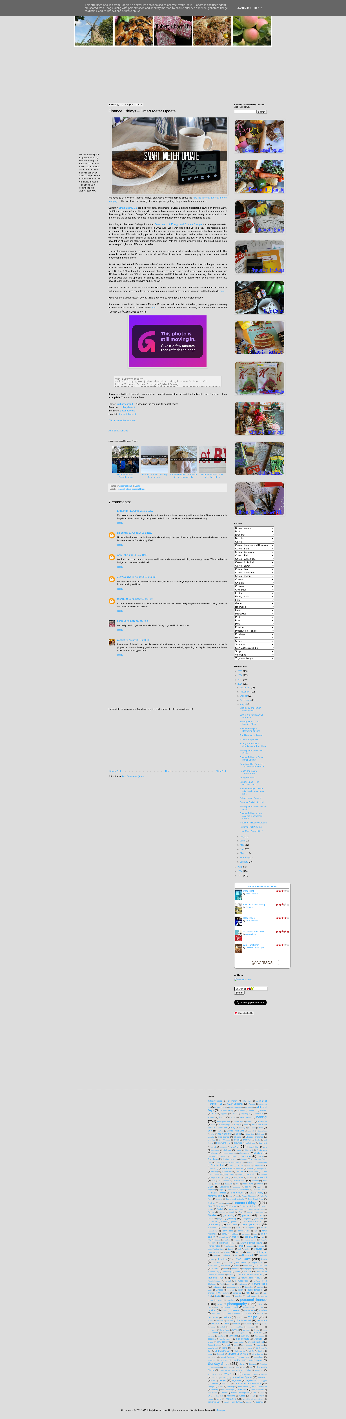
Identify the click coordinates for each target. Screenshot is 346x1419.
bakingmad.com (223, 1122)
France (211, 1212)
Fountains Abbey (256, 1209)
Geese (211, 1219)
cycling (227, 1177)
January (244, 862)
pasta (218, 1296)
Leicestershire (213, 1252)
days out (262, 1177)
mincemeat (216, 1268)
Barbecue (262, 1122)
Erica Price (122, 511)
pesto (220, 1304)
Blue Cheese (224, 1140)
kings (234, 1243)
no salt (228, 1281)
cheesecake (244, 1153)
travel (228, 1374)
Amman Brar (250, 934)
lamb (240, 1246)
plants (218, 1307)
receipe (240, 1317)
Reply (120, 523)
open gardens (255, 1290)
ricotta (264, 1324)
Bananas (250, 1122)
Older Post (221, 771)
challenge (227, 1150)
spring (234, 1348)
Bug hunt (263, 1143)
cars (265, 1147)
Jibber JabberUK (127, 414)
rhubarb (236, 1324)
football (220, 1209)
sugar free (244, 1357)
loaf (212, 1259)
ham (238, 1228)
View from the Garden (248, 1383)
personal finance (139, 489)
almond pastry (227, 1110)
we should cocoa (259, 1386)
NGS (259, 1278)
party (257, 1293)
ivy (263, 1237)
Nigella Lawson (214, 1281)
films (221, 1203)
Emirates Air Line (260, 1190)
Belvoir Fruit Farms (235, 1131)
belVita (220, 1131)
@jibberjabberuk (125, 404)
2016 (240, 684)
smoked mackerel (256, 1342)
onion (240, 1290)
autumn (211, 1117)
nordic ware (242, 1284)
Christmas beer (230, 1159)
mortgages (246, 1269)
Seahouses (259, 1336)
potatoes (212, 1310)
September (245, 700)
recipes (220, 1321)
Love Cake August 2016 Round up (251, 716)
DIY (237, 1184)
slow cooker (223, 1342)
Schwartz (233, 1336)
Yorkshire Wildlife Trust (233, 1402)
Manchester (241, 1262)
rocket (222, 1327)
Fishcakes (220, 1206)
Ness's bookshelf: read (262, 886)
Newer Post (115, 771)
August (243, 704)
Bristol (257, 1140)
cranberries (227, 1171)
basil (246, 1125)
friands (222, 1212)
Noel (222, 1284)
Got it (258, 8)
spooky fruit (213, 1348)
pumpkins (216, 1313)
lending (250, 1252)
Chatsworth (262, 1150)
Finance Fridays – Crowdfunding (125, 475)
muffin (237, 1272)
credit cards (253, 1172)
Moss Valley (259, 1269)
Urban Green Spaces (242, 1377)
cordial (250, 1168)
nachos (230, 1275)
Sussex (252, 1364)
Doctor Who (247, 1184)
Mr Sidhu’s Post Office (254, 931)
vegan (223, 1380)
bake (233, 1118)
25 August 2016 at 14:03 (136, 621)
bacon (222, 1117)
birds (238, 1134)
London (222, 1259)
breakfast (247, 1140)
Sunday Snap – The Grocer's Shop (249, 783)
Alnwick (252, 1110)
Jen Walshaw (124, 577)
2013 (240, 875)
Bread (236, 1140)
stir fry (251, 1351)
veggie (264, 1381)
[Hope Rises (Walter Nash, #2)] (239, 925)
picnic (260, 1304)
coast (231, 1165)
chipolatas (223, 1156)
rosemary (251, 1327)
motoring (227, 1272)
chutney (243, 1159)
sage (265, 1330)
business (223, 1147)
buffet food (250, 1143)
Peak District (251, 1296)
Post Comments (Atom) (133, 776)
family (260, 1193)
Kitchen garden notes (251, 1243)
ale (224, 1107)
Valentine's (262, 1377)
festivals (211, 1203)
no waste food (242, 1281)
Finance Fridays (124, 489)
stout (210, 1354)
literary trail (247, 1255)
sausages (256, 1332)
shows (210, 1342)
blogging (237, 1137)
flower (254, 1206)
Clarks (249, 1162)
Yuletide (249, 1402)
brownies (238, 1143)
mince (236, 1265)
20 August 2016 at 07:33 (141, 511)
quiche (249, 1313)
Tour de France (214, 1374)
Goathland (212, 1222)
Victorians (226, 1384)
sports (224, 1348)
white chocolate (257, 1390)
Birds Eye (250, 1134)
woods (242, 1396)
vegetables (236, 1380)
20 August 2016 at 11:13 (140, 533)
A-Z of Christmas (235, 1104)
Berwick (251, 1131)
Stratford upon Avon (238, 1354)
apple (214, 1113)
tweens (214, 1377)
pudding (263, 1310)
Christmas (213, 1159)
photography (237, 1304)
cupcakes (215, 1177)
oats (210, 1290)
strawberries (257, 1354)
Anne (120, 555)
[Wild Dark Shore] (239, 952)
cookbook (227, 1168)
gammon (259, 1212)
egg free (249, 1187)
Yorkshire (230, 1398)
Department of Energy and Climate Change (178, 224)
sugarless (258, 1357)
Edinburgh (224, 1187)
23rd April (247, 1101)
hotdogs (234, 1234)
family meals (215, 1195)
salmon (215, 1333)
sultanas (211, 1360)
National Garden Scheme (249, 1274)
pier (209, 1307)
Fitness (232, 1206)
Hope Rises (249, 918)
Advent (252, 1104)
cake (234, 1146)
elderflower (244, 1190)
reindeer (230, 1321)
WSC (262, 1396)
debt (213, 1181)
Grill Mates (232, 1225)
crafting (214, 1171)
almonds (241, 1110)
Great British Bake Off (252, 1221)
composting (213, 1168)
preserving (249, 1310)
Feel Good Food (255, 1199)
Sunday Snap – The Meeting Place (249, 722)
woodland (231, 1396)
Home (168, 771)
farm (230, 1196)
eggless (211, 1190)
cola (248, 1165)
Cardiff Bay (254, 1147)
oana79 (121, 640)
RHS (227, 1324)
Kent (213, 1243)
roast (213, 1327)
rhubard (247, 1324)
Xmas (210, 1399)
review (215, 1323)
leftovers (258, 1249)
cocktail (240, 1165)
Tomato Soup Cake (249, 739)
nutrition (260, 1287)
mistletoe (235, 1269)
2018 (240, 675)
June (242, 840)
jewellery (226, 1240)
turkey (264, 1374)
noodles (230, 1284)
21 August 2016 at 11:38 (135, 555)
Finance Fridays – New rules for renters (212, 475)
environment (237, 1192)
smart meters (239, 1342)
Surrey (242, 1364)
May (242, 845)
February (244, 857)
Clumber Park (218, 1165)
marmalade (212, 1266)
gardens (247, 1215)
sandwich (227, 1333)
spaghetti (259, 1345)
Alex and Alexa (235, 1107)
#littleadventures (215, 1101)
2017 (240, 679)
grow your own (251, 1224)
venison (214, 1384)
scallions (221, 1336)
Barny (236, 1125)
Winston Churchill (215, 1396)
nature (234, 1278)
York (219, 1399)
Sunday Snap (218, 1363)
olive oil (231, 1290)
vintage (211, 1387)
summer (224, 1360)
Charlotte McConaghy (255, 948)
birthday (260, 1134)
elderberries (231, 1190)
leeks (247, 1249)
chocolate (245, 1156)
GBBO (261, 1215)
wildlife (224, 1393)
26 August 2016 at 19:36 (138, 640)
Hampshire (251, 1228)
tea (251, 1367)
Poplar (227, 1307)
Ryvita (256, 1330)
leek (239, 1249)
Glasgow (246, 1218)
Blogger (221, 1410)
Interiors (235, 1237)
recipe (252, 1317)
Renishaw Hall (244, 1320)
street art (212, 1357)
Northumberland (259, 1284)
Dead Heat (248, 891)
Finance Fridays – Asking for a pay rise (154, 475)
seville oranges (226, 1339)
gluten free (258, 1218)
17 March (232, 1101)
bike (212, 1134)
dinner (217, 1184)
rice (256, 1324)
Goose (224, 1222)
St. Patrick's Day (222, 1351)
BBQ (233, 1128)
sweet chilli (215, 1367)
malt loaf (228, 1263)
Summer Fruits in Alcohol (252, 802)
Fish (210, 1206)
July (242, 836)
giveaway (231, 1218)
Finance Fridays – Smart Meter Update (251, 758)
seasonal (212, 1339)
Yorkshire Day (214, 1402)
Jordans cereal (249, 1240)
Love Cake (242, 1259)
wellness (242, 1389)
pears (220, 1300)
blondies (211, 1140)
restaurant (262, 1320)
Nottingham (218, 1287)
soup (236, 1345)
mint (226, 1268)
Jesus (217, 1240)
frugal (231, 1212)
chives (233, 1156)
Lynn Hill (216, 1263)
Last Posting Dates (216, 1249)
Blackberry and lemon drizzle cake (250, 709)
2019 (240, 671)
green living (214, 1224)
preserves (235, 1310)
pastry (228, 1296)
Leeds (231, 1249)
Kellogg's (263, 1240)
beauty (242, 1128)
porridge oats (248, 1307)
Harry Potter (227, 1231)
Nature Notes (247, 1278)
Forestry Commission (236, 1209)
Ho (248, 1231)
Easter (211, 1187)
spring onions (246, 1348)
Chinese (211, 1156)
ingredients (223, 1237)
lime (215, 1255)
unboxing (224, 1377)
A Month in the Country (254, 904)
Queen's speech (233, 1313)
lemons (239, 1252)
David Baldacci (252, 921)
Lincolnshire (226, 1255)
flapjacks (244, 1206)
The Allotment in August (251, 735)
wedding (214, 1390)
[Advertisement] (173, 72)
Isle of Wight (251, 1237)
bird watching (224, 1134)
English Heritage (218, 1193)
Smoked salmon (214, 1345)
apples (224, 1113)
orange (211, 1293)
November (245, 691)
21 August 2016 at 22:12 (144, 577)
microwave (225, 1265)
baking (261, 1117)
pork (236, 1307)
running (235, 1330)
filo (227, 1203)
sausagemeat (241, 1333)
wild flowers (213, 1393)
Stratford (220, 1354)
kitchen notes (214, 1246)
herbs (240, 1231)
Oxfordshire (223, 1293)
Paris (247, 1293)
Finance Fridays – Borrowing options (250, 729)
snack (227, 1345)
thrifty (248, 1370)
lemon (227, 1252)
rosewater (212, 1330)
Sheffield (257, 1339)
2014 (240, 871)
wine (262, 1393)
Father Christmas (249, 1196)
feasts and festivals (235, 1199)
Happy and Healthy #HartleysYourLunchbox (253, 744)
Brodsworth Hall (223, 1143)
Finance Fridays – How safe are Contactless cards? (251, 816)
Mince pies (247, 1266)
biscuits (211, 1137)
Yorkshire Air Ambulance (253, 1399)
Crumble (263, 1174)
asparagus (245, 1114)
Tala (237, 1367)
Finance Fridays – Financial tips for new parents (183, 475)
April (242, 849)
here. (222, 291)
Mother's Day (213, 1272)
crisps (240, 1174)
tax (244, 1367)
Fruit (241, 1212)
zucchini (259, 1402)
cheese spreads (229, 1153)
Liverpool (263, 1255)
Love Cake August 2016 (251, 831)
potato (260, 1307)
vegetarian (250, 1380)
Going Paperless (248, 777)
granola (234, 1222)
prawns (224, 1310)
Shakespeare (242, 1339)
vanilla (213, 1381)
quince (260, 1313)
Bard (213, 1125)
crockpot (250, 1174)
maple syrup (257, 1262)
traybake (246, 1374)
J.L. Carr (249, 907)
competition (258, 1165)
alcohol (217, 1107)
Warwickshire (243, 1387)
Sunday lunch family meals (247, 1360)
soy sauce (247, 1345)
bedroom (252, 1128)
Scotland (245, 1336)
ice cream (246, 1234)
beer (210, 1131)
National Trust (216, 1277)
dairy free (238, 1177)
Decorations (224, 1181)
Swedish (263, 1364)
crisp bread (229, 1174)
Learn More (244, 8)
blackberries (223, 1137)
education (237, 1187)
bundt (213, 1147)
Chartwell (249, 1150)
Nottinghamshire (234, 1287)
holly (256, 1231)
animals (263, 1110)
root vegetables (236, 1327)
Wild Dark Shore (251, 945)
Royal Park (224, 1330)
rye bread (247, 1330)
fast (237, 1196)
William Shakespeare (240, 1393)
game (249, 1212)
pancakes (237, 1293)
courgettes (262, 1168)
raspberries (213, 1317)
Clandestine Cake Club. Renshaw (230, 1162)
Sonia (120, 621)
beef (261, 1127)
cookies (239, 1168)
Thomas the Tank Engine (231, 1370)
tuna (256, 1374)
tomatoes (259, 1370)
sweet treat (228, 1367)
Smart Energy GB (128, 207)
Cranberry (240, 1171)
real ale (227, 1317)
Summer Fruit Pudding (251, 827)
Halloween (226, 1228)
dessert (255, 1181)
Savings (211, 1336)
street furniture (227, 1357)
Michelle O (122, 599)
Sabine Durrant (252, 894)
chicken (258, 1153)
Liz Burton (122, 533)
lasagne (260, 1246)
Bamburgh (238, 1122)
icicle (255, 1234)
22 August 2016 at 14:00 (141, 599)
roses (261, 1327)
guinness (212, 1228)
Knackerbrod (229, 1246)
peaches (238, 1296)
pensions (231, 1300)
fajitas (251, 1193)
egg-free (260, 1187)
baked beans (246, 1117)
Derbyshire (239, 1180)
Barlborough (224, 1125)
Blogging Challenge (254, 1137)
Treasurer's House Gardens (253, 822)
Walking (230, 1386)
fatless (219, 1199)
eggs (220, 1190)
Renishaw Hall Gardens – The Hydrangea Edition (252, 765)
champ (238, 1150)
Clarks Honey (261, 1162)
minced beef (261, 1265)
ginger (220, 1218)
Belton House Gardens (251, 798)
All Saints (249, 1107)
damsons (250, 1178)
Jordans (237, 1240)
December (245, 687)
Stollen (261, 1351)
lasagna (250, 1246)
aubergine (258, 1113)
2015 (240, 867)
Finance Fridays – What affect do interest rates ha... (252, 791)
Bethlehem (262, 1131)
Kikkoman (223, 1243)
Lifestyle (262, 1252)
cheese (214, 1153)
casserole (215, 1150)
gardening (228, 1215)
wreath (252, 1396)
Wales (220, 1386)
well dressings (228, 1390)
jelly (209, 1240)
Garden (212, 1215)
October (244, 696)
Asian (234, 1114)
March (243, 853)
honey (224, 1234)
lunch (264, 1259)
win (254, 1393)
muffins (247, 1271)
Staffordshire (239, 1351)
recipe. (211, 1321)
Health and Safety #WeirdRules (248, 772)
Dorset (260, 1184)
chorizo (260, 1156)
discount (228, 1184)
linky (237, 1255)
